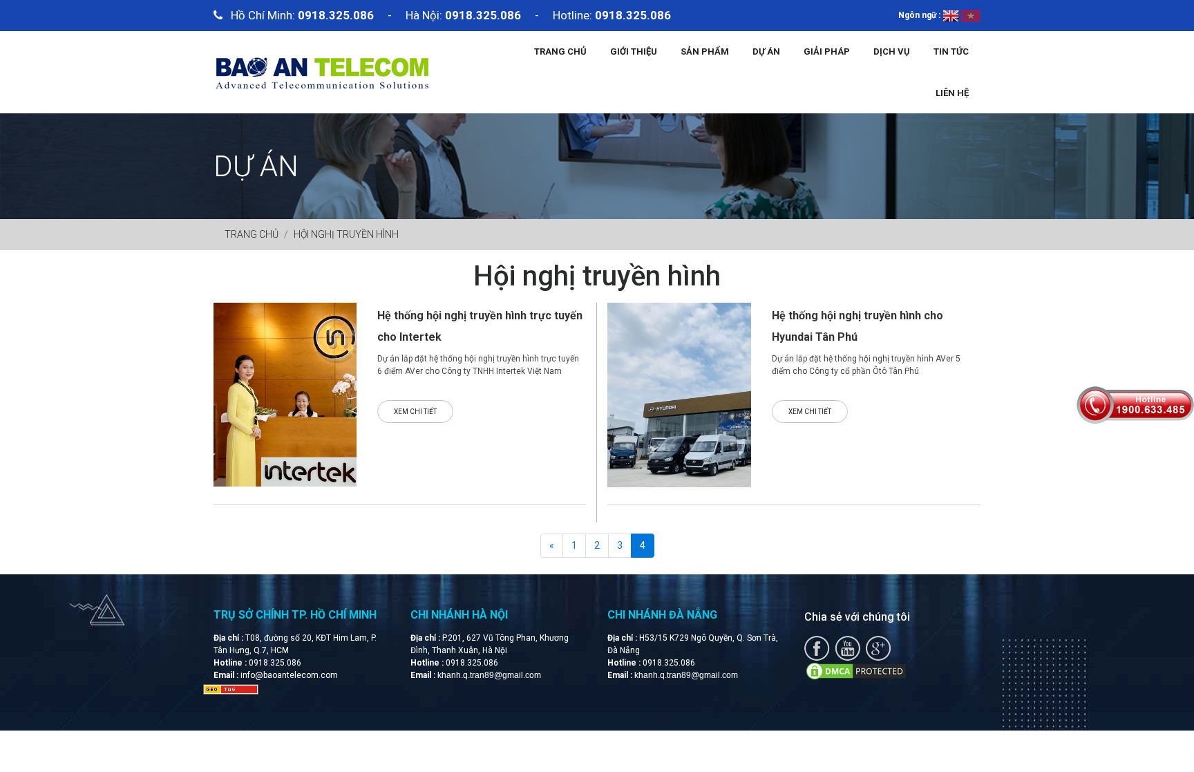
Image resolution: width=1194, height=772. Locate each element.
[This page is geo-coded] (230, 688)
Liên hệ (952, 93)
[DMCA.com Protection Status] (856, 670)
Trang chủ (560, 51)
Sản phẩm (705, 51)
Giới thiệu (633, 51)
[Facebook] (817, 647)
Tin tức (951, 51)
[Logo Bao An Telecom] (322, 71)
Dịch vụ (891, 51)
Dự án (766, 51)
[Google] (878, 647)
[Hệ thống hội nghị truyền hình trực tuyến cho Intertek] (285, 393)
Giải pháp (827, 51)
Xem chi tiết (415, 411)
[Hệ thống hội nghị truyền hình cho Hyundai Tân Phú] (679, 393)
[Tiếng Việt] (970, 15)
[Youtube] (847, 647)
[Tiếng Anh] (950, 15)
